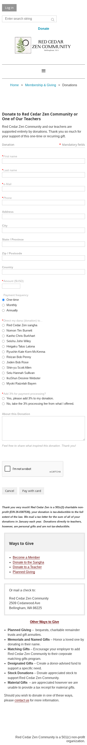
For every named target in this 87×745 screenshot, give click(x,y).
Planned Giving (24, 572)
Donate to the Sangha (28, 562)
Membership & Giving (40, 85)
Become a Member (26, 557)
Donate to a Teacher (27, 567)
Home (14, 85)
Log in (9, 8)
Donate (43, 28)
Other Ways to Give (44, 622)
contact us (22, 700)
